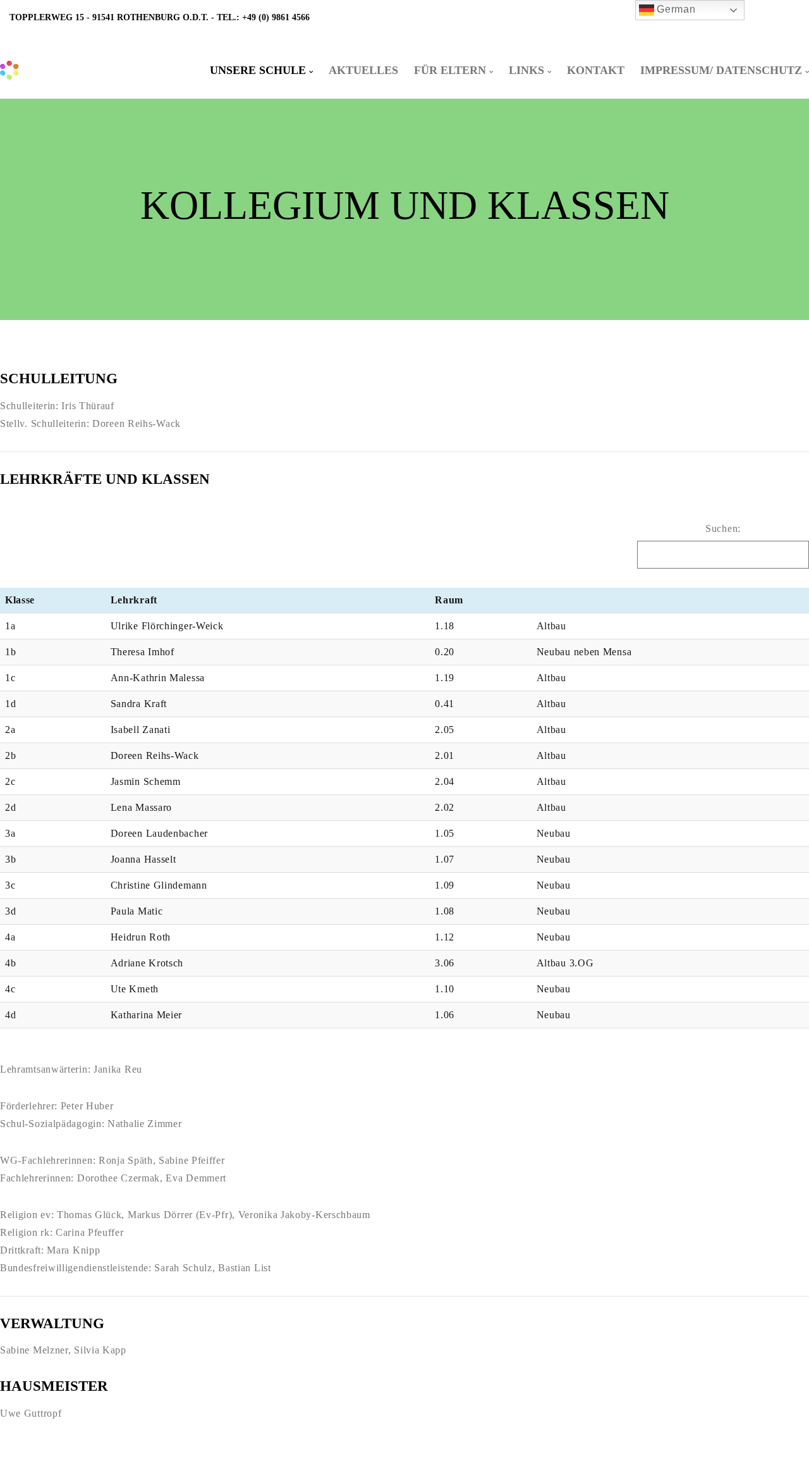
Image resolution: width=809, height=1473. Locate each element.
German (675, 9)
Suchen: (723, 528)
